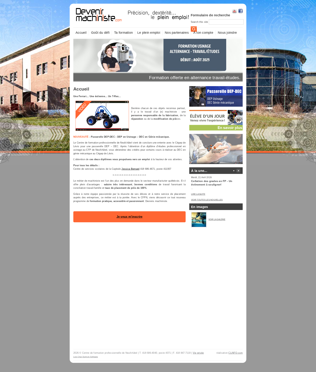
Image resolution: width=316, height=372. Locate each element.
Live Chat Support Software (85, 357)
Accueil (81, 32)
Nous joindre (227, 32)
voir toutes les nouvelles (207, 200)
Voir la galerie (216, 219)
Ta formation (123, 32)
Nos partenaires (177, 32)
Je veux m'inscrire (129, 216)
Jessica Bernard (130, 168)
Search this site (200, 22)
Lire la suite (198, 194)
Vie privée (198, 352)
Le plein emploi (148, 32)
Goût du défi (100, 32)
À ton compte (203, 32)
